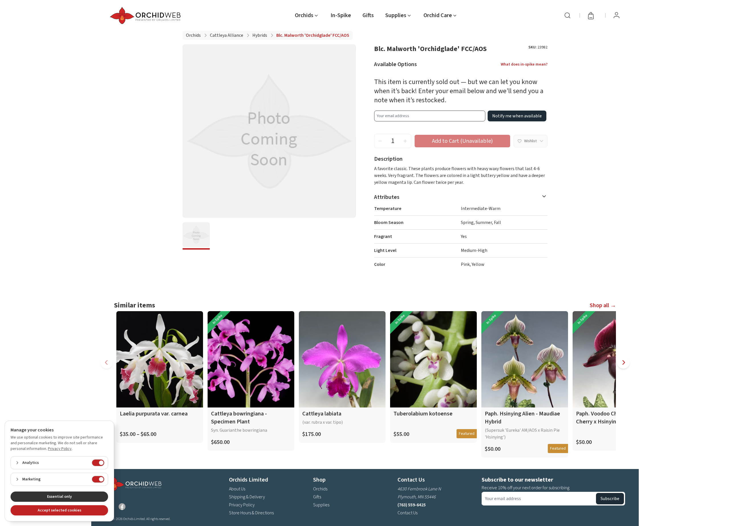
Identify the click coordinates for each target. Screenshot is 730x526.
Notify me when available (517, 116)
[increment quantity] (405, 141)
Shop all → (603, 305)
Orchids (193, 35)
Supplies (321, 505)
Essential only (59, 497)
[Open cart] (592, 15)
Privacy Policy (242, 505)
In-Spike (340, 15)
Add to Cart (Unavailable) (462, 141)
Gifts (368, 15)
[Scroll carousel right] (623, 362)
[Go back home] (146, 15)
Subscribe (610, 499)
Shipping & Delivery (247, 497)
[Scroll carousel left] (106, 362)
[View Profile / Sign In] (616, 15)
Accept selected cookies (59, 510)
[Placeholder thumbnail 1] (196, 236)
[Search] (567, 15)
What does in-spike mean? (524, 64)
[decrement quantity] (380, 141)
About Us (237, 489)
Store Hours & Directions (251, 513)
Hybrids (259, 35)
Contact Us (407, 513)
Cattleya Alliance (226, 35)
